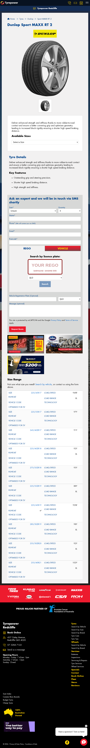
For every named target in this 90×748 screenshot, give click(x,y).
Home (12, 19)
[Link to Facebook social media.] (67, 742)
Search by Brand (78, 633)
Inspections (75, 657)
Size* (11, 207)
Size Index (7, 694)
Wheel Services (77, 666)
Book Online (77, 676)
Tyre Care (75, 636)
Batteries (74, 654)
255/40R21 (36, 562)
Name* (12, 215)
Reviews (75, 685)
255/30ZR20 (35, 543)
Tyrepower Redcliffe (47, 8)
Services (75, 651)
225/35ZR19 (35, 486)
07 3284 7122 (14, 645)
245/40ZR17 (35, 430)
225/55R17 (36, 412)
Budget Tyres (8, 700)
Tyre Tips (74, 639)
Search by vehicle (43, 384)
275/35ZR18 (35, 467)
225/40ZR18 (35, 448)
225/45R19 (36, 505)
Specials (75, 669)
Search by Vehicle (78, 626)
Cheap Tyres (8, 703)
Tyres (73, 623)
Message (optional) (16, 303)
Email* (12, 231)
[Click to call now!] (69, 3)
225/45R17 (36, 393)
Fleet (73, 679)
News (74, 682)
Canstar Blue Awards (11, 697)
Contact (75, 673)
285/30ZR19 (35, 524)
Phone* (22, 223)
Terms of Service (71, 320)
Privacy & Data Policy (17, 744)
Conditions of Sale (31, 744)
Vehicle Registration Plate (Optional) (23, 296)
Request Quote (17, 329)
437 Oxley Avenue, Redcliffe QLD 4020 (16, 639)
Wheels (75, 642)
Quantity (61, 207)
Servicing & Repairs (79, 660)
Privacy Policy (56, 320)
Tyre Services (76, 663)
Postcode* (13, 239)
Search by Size (77, 630)
